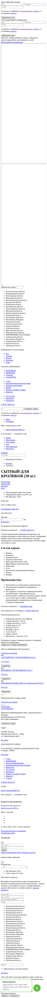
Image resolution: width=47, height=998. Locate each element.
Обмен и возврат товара (16, 390)
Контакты (10, 400)
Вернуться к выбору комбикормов (14, 645)
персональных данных (29, 11)
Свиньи (9, 356)
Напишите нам (26, 606)
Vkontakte (10, 421)
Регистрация (6, 42)
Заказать (4, 973)
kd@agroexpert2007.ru (10, 808)
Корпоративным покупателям (18, 383)
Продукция (10, 440)
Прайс (8, 388)
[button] (4, 486)
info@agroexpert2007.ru (15, 430)
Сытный (9, 375)
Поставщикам (11, 446)
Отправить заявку (31, 409)
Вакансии (10, 398)
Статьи (9, 778)
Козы (8, 362)
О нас (8, 381)
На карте (4, 740)
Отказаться (14, 996)
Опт (7, 444)
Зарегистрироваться (9, 853)
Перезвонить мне (8, 18)
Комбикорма (11, 761)
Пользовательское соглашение (13, 831)
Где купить (10, 396)
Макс (8, 419)
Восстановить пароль (26, 853)
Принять (5, 996)
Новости (9, 392)
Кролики (9, 360)
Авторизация (17, 42)
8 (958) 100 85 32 (8, 405)
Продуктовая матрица (15, 763)
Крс (7, 354)
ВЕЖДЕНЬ (10, 373)
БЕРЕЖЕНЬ (11, 371)
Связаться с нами (8, 723)
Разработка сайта (8, 833)
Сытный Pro (11, 377)
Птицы (9, 358)
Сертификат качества (9, 509)
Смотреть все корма (9, 653)
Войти (5, 453)
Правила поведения (14, 386)
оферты (13, 13)
